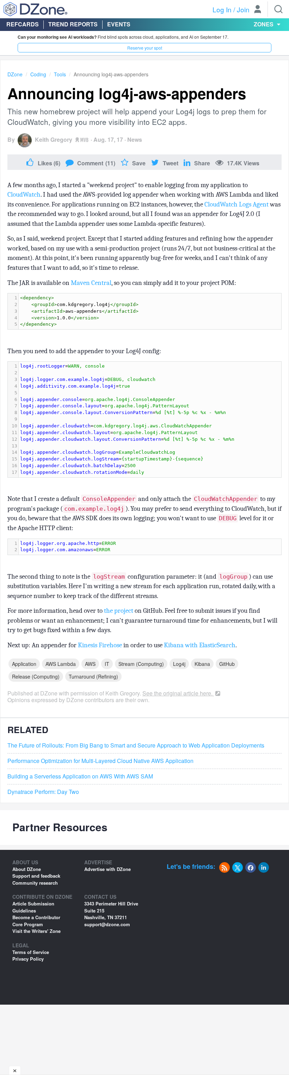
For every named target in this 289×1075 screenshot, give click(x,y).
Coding (38, 74)
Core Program (27, 924)
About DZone (26, 869)
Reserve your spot (144, 48)
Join (243, 9)
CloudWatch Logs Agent (236, 204)
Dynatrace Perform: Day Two (43, 792)
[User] (258, 9)
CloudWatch (24, 194)
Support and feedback (36, 875)
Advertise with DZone (107, 869)
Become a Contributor (36, 917)
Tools (60, 74)
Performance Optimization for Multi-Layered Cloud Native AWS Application (100, 761)
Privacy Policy (28, 958)
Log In (222, 9)
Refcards (22, 24)
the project (118, 611)
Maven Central (91, 283)
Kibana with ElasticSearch (199, 645)
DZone (15, 74)
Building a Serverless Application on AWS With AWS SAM (80, 776)
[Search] (278, 9)
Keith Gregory (53, 139)
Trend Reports (73, 24)
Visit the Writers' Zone (36, 931)
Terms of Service (30, 952)
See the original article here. (178, 693)
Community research (35, 882)
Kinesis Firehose (100, 645)
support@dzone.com (107, 924)
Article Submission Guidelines (33, 907)
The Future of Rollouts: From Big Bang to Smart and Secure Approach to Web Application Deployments (135, 745)
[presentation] (150, 311)
